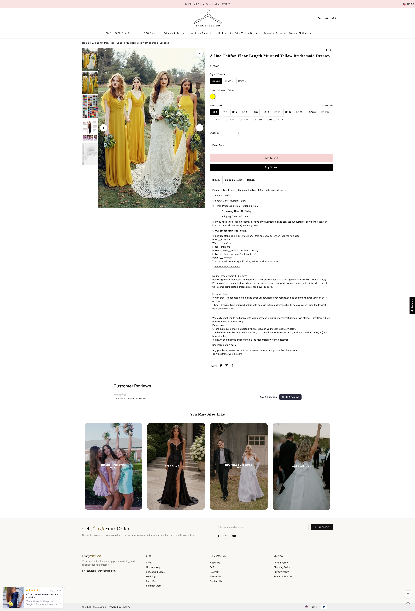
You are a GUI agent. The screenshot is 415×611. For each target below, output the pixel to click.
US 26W (258, 119)
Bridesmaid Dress (155, 571)
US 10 (266, 112)
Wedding (151, 576)
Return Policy (281, 562)
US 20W (216, 119)
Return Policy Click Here (227, 266)
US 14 (288, 112)
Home (85, 42)
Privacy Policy (281, 571)
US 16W (312, 112)
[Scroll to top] (408, 602)
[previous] (326, 50)
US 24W (244, 119)
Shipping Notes (233, 179)
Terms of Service (283, 576)
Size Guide (215, 576)
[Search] (319, 18)
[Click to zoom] (199, 53)
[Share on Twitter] (227, 366)
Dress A (216, 80)
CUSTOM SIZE (275, 119)
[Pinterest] (226, 536)
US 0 (214, 112)
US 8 (255, 112)
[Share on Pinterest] (233, 366)
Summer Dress (153, 585)
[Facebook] (218, 536)
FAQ (212, 567)
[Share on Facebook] (221, 366)
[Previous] (103, 128)
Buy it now (271, 167)
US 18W (325, 112)
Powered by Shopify (119, 606)
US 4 (234, 112)
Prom (149, 562)
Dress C (242, 80)
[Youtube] (234, 536)
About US (215, 562)
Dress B (229, 80)
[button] (268, 397)
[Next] (199, 128)
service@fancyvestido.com (101, 570)
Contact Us (216, 581)
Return (251, 179)
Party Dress (152, 581)
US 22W (230, 119)
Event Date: (218, 145)
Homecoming (153, 567)
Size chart (327, 105)
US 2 (224, 112)
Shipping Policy (282, 567)
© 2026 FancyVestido (94, 606)
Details (216, 180)
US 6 (245, 112)
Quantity (214, 132)
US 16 (299, 112)
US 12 (277, 112)
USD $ (410, 4)
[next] (331, 50)
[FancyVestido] (207, 18)
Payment (214, 571)
